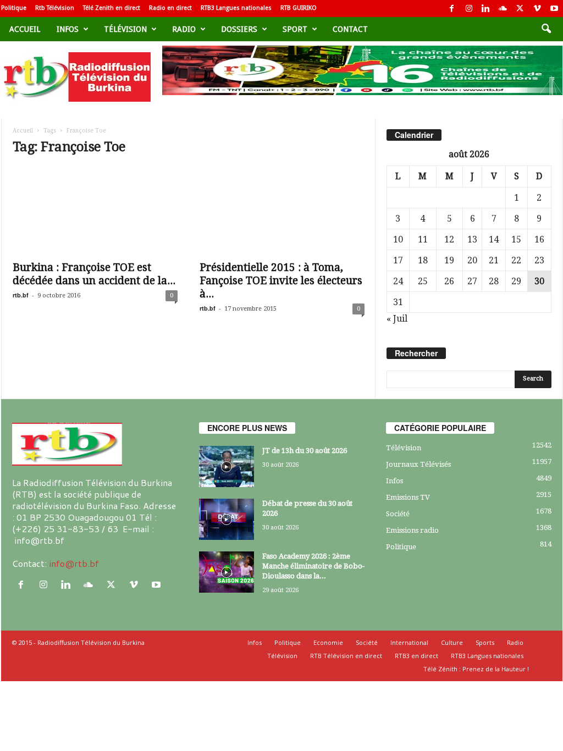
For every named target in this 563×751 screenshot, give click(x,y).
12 (449, 239)
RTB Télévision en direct (346, 655)
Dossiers (239, 29)
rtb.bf (21, 295)
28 (494, 281)
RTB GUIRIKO (298, 8)
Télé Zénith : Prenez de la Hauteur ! (476, 669)
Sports (485, 642)
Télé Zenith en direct (111, 8)
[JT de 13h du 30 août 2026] (226, 466)
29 (516, 281)
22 (516, 260)
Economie (328, 642)
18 (423, 260)
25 (423, 281)
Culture (452, 642)
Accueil (24, 29)
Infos (68, 29)
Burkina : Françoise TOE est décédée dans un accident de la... (94, 274)
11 (423, 239)
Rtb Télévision (54, 8)
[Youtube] (554, 8)
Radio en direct (170, 8)
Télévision (125, 29)
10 (398, 239)
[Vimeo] (537, 8)
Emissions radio (412, 530)
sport (295, 29)
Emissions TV (408, 497)
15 (516, 239)
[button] (546, 29)
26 (449, 281)
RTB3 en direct (416, 655)
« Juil (397, 318)
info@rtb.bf (74, 563)
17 (398, 260)
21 (494, 260)
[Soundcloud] (503, 8)
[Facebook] (452, 8)
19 (449, 260)
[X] (520, 8)
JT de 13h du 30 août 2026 (304, 450)
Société (398, 514)
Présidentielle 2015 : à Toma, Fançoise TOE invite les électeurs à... (281, 280)
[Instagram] (469, 8)
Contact (350, 29)
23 (539, 260)
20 (472, 260)
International (409, 642)
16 (539, 239)
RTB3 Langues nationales (236, 8)
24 (398, 281)
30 (539, 281)
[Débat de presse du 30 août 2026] (226, 519)
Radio (184, 29)
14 (494, 239)
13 (472, 239)
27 (472, 281)
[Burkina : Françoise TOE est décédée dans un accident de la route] (95, 211)
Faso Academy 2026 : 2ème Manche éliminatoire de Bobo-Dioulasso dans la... (313, 566)
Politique (13, 8)
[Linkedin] (486, 8)
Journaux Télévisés (418, 464)
